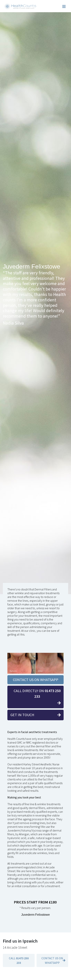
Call (19, 960)
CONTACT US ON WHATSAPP (35, 679)
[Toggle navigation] (64, 6)
